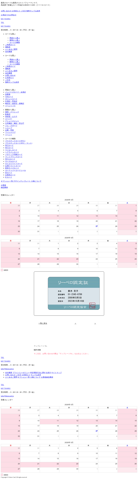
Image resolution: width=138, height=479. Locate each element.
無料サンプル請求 (33, 11)
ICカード (8, 177)
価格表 (7, 47)
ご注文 (23, 11)
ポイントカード (11, 99)
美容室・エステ (11, 116)
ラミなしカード (11, 150)
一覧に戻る (42, 323)
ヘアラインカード (12, 152)
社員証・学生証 (11, 101)
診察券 (7, 94)
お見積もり (16, 11)
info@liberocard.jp (7, 369)
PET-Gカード (10, 159)
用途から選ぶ (14, 38)
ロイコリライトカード (13, 163)
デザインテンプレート (22, 181)
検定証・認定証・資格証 (14, 103)
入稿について (36, 181)
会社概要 (8, 51)
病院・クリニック (12, 112)
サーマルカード (11, 161)
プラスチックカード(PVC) (15, 141)
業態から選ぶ (14, 40)
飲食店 (7, 114)
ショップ (8, 128)
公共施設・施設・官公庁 (14, 123)
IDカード (8, 173)
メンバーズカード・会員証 (15, 92)
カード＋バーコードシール (15, 170)
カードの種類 (14, 42)
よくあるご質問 (11, 49)
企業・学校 (9, 130)
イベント (8, 135)
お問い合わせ (6, 11)
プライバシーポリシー (21, 373)
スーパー (8, 119)
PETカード (9, 145)
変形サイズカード (12, 168)
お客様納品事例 (47, 377)
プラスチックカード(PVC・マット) (18, 143)
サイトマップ (56, 373)
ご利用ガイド (10, 45)
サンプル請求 (36, 375)
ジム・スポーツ (11, 125)
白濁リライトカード (13, 166)
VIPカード (9, 97)
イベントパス (10, 106)
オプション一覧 (7, 181)
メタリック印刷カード (13, 154)
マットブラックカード (13, 157)
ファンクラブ (10, 132)
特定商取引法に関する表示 (40, 373)
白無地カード (10, 175)
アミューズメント (12, 121)
